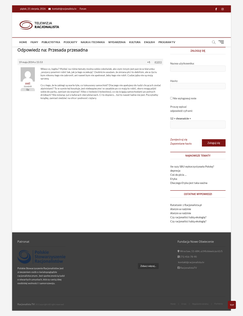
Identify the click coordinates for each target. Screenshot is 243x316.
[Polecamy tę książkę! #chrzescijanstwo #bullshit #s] (131, 256)
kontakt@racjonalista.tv (64, 8)
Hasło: (174, 80)
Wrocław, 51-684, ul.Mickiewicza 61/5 (201, 251)
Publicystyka (51, 42)
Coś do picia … (178, 174)
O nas (183, 304)
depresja (175, 170)
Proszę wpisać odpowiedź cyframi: (181, 108)
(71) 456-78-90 (188, 256)
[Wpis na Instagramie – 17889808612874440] (148, 246)
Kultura (135, 42)
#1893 (158, 62)
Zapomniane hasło (181, 143)
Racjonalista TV (26, 304)
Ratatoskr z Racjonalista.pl (186, 205)
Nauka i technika (93, 42)
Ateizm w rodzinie (180, 209)
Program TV (167, 42)
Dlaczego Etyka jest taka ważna (188, 182)
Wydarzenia (117, 42)
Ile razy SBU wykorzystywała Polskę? (192, 166)
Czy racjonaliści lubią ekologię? (188, 217)
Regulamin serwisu (200, 304)
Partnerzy (218, 303)
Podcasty (70, 42)
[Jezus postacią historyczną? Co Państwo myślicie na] (164, 256)
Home (23, 42)
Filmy (34, 42)
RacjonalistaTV (188, 267)
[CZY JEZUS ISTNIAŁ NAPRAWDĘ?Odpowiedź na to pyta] (164, 246)
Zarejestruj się (178, 139)
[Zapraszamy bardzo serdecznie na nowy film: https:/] (148, 256)
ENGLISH (149, 42)
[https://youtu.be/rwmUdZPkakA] (131, 246)
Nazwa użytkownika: (182, 63)
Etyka (173, 178)
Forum (83, 8)
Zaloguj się (213, 142)
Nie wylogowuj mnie (184, 98)
